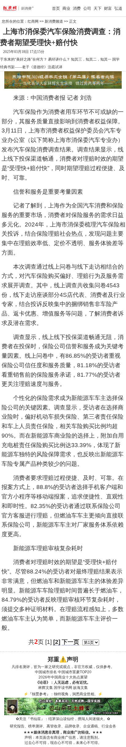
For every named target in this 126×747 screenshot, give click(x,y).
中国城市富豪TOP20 (74, 672)
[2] (56, 642)
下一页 (70, 642)
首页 (56, 8)
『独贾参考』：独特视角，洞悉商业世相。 (63, 694)
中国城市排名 (46, 672)
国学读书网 (63, 687)
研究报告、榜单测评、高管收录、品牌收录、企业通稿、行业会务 (63, 726)
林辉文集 (45, 687)
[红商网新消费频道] (12, 8)
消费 (77, 8)
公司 (87, 8)
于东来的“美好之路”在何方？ (23, 59)
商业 (66, 8)
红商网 (33, 21)
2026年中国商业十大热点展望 (63, 677)
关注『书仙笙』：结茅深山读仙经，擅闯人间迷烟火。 (63, 719)
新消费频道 (54, 21)
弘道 (118, 8)
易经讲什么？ (59, 59)
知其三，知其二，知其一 (91, 59)
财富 (108, 8)
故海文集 (80, 687)
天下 (98, 8)
